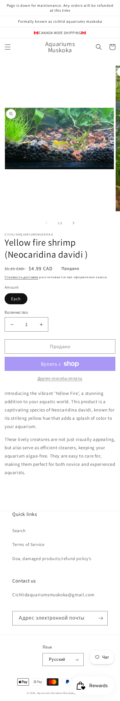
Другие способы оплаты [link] (60, 378)
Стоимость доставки (21, 277)
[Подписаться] (100, 618)
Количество (16, 312)
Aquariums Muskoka (50, 693)
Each (16, 299)
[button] (7, 47)
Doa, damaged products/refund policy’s (51, 558)
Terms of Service (28, 544)
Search (19, 530)
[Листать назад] (46, 223)
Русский (57, 659)
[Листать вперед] (73, 223)
